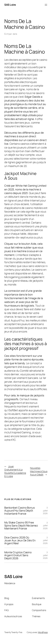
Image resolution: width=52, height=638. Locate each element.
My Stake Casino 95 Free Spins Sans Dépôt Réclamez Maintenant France (21, 525)
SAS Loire (10, 4)
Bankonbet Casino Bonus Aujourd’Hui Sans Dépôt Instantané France (19, 510)
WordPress (43, 632)
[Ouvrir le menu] (46, 5)
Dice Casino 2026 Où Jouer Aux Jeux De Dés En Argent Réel (20, 540)
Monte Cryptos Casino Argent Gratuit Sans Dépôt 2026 (18, 555)
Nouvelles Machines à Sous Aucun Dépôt (38, 471)
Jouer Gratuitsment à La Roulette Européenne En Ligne (15, 471)
